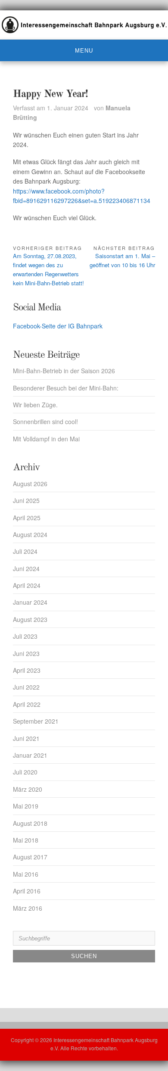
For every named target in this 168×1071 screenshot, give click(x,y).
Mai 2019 (25, 806)
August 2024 (30, 534)
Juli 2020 (25, 772)
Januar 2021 (30, 755)
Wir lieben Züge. (35, 404)
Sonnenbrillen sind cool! (45, 421)
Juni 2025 (26, 500)
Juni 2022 (26, 687)
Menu (84, 50)
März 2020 (27, 789)
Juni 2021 (26, 738)
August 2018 (30, 823)
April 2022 (26, 704)
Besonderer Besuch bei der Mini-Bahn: (65, 388)
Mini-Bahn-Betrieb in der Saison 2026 (64, 370)
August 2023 (30, 619)
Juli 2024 (25, 551)
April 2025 (26, 517)
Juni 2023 (26, 653)
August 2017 (30, 856)
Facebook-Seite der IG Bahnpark (58, 326)
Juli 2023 (25, 636)
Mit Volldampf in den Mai (46, 438)
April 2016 (26, 891)
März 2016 (27, 908)
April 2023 (26, 670)
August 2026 (30, 483)
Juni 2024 (26, 568)
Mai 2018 (25, 840)
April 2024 (26, 585)
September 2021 (36, 721)
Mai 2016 (25, 874)
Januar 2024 (30, 602)
